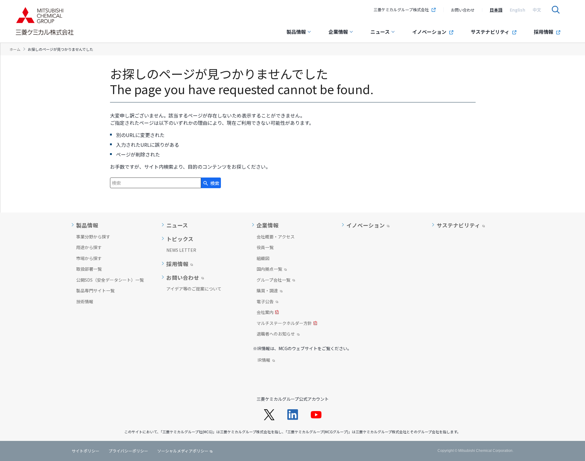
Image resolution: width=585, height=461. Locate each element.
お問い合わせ (463, 10)
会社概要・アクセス (276, 237)
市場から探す (89, 258)
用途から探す (89, 247)
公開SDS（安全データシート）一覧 (110, 280)
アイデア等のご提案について (194, 289)
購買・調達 (267, 291)
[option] (496, 10)
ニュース (380, 31)
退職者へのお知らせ (276, 334)
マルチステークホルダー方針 (284, 323)
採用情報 (543, 31)
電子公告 (265, 302)
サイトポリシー (85, 451)
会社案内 (265, 312)
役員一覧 (265, 247)
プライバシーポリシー (128, 451)
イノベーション (429, 31)
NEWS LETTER (181, 250)
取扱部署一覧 (89, 269)
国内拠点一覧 (269, 269)
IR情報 (263, 360)
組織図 (263, 258)
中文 (537, 10)
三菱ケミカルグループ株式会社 (401, 9)
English (517, 10)
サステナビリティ (490, 31)
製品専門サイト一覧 (95, 290)
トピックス (179, 239)
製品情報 (296, 31)
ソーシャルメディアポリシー (182, 451)
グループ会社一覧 (273, 280)
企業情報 (338, 31)
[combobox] (155, 183)
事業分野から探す (93, 237)
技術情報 (84, 301)
